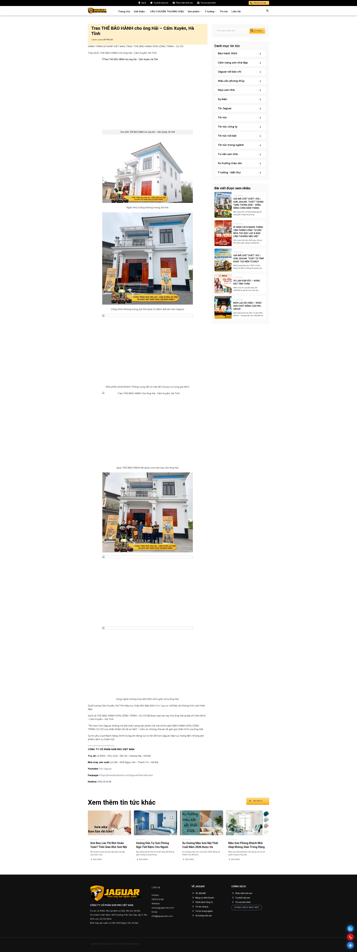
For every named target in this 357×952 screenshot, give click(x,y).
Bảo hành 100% (227, 53)
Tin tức (224, 11)
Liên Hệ (236, 11)
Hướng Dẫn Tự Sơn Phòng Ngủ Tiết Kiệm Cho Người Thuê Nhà (152, 847)
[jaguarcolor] (97, 11)
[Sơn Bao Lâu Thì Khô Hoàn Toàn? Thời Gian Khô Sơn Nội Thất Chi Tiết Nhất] (109, 822)
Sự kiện (222, 99)
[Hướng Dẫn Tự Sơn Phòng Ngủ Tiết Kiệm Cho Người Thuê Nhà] (155, 822)
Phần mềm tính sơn (184, 3)
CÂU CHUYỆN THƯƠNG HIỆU (167, 11)
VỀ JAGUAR (200, 893)
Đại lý (143, 3)
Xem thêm (97, 859)
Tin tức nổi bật (227, 136)
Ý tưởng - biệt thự (229, 172)
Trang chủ (124, 11)
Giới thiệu (139, 11)
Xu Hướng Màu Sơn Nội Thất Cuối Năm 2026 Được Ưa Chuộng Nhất (200, 847)
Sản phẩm (194, 11)
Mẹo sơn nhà (226, 90)
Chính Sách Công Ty (204, 902)
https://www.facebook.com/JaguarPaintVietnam (126, 775)
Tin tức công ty (227, 126)
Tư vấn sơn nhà (228, 154)
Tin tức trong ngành (231, 145)
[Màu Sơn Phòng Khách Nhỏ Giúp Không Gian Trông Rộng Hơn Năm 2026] (247, 822)
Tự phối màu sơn (161, 3)
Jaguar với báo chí (229, 71)
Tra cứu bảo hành (208, 3)
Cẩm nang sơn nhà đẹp (233, 62)
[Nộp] (257, 30)
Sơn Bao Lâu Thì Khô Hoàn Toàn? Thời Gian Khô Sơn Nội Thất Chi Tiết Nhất (108, 847)
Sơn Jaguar (162, 705)
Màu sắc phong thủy (231, 81)
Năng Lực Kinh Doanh (204, 898)
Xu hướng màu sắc (230, 163)
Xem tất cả (257, 801)
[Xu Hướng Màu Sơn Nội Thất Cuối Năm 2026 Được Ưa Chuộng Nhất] (201, 822)
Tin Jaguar (224, 108)
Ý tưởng (209, 11)
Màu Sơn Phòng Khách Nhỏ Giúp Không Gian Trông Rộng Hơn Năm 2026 (246, 847)
